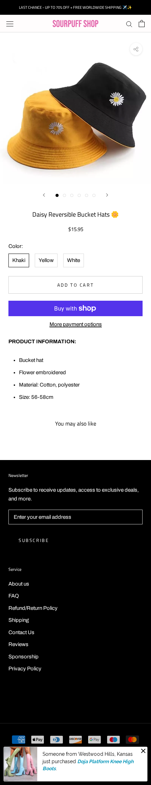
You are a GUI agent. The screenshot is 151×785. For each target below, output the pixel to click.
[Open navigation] (9, 23)
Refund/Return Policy (33, 608)
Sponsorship (23, 656)
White (73, 260)
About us (18, 584)
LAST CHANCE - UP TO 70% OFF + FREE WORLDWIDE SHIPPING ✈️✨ (75, 7)
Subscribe (34, 540)
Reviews (18, 644)
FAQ (13, 596)
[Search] (129, 24)
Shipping (18, 620)
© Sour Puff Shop (75, 700)
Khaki (18, 260)
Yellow (46, 260)
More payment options (76, 324)
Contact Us (21, 632)
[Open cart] (142, 23)
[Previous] (44, 195)
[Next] (107, 195)
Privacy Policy (24, 668)
